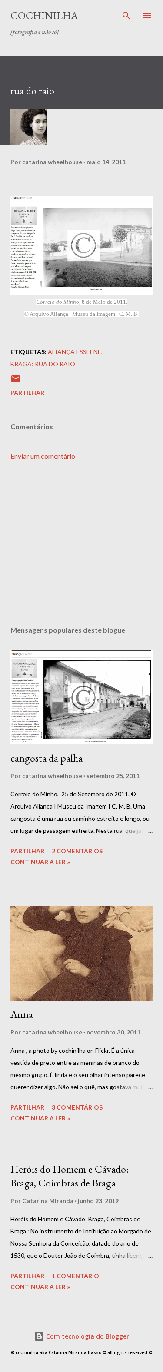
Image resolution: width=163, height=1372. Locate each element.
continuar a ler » (40, 861)
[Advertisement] (81, 543)
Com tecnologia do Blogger (86, 1336)
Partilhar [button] (27, 392)
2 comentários (77, 851)
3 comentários (77, 1107)
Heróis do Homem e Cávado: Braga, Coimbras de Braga (69, 1176)
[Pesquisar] (126, 15)
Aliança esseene (74, 351)
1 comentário (75, 1275)
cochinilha (44, 15)
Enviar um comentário (42, 456)
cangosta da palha (46, 758)
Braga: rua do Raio (42, 364)
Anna (21, 1014)
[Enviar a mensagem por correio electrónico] (15, 381)
